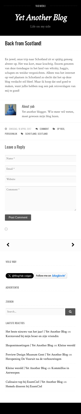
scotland (43, 133)
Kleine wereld (66, 345)
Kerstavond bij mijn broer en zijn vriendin (32, 336)
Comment (44, 128)
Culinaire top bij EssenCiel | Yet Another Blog (34, 382)
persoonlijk (11, 133)
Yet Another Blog (40, 17)
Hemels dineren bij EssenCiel (24, 386)
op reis (60, 128)
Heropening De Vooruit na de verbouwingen (33, 359)
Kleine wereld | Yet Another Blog (26, 368)
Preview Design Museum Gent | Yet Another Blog (37, 354)
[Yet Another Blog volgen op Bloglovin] (50, 277)
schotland (31, 133)
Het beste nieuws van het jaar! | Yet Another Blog (36, 332)
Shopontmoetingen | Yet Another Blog (29, 345)
